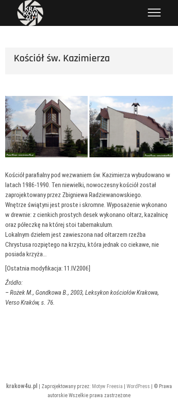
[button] (46, 126)
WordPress (138, 386)
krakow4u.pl (22, 385)
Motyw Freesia (107, 386)
